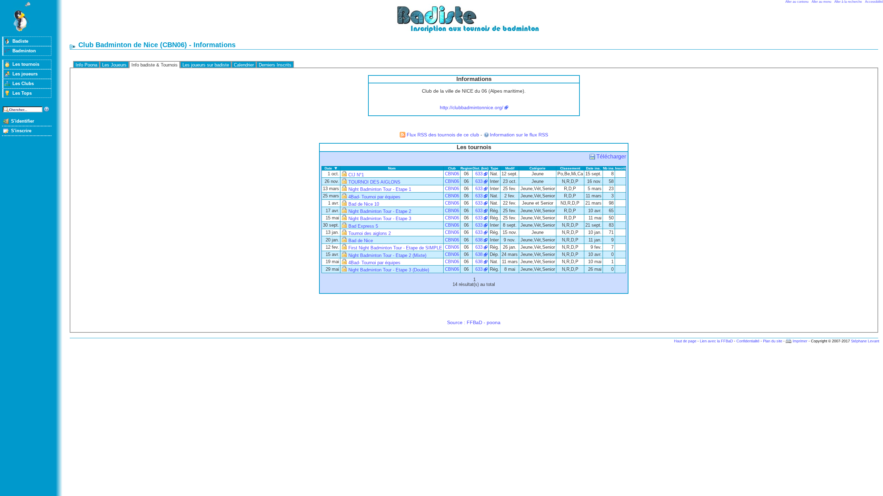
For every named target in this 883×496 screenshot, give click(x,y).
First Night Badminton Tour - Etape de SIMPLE (395, 248)
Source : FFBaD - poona (473, 322)
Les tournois (25, 64)
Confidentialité (748, 341)
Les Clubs (23, 83)
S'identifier (22, 121)
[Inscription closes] (344, 175)
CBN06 (452, 174)
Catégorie (537, 168)
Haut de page (685, 341)
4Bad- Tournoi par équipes (374, 197)
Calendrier (244, 65)
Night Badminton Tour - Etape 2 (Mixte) (387, 255)
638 (479, 240)
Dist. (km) (480, 168)
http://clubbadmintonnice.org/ (471, 107)
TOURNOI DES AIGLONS (374, 182)
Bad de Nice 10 (363, 204)
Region (466, 168)
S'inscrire (21, 130)
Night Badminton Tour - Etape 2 (379, 211)
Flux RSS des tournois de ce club (443, 134)
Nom (392, 168)
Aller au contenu (796, 1)
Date (328, 168)
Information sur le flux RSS (519, 134)
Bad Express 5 (363, 226)
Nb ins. (609, 168)
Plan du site (772, 341)
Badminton (24, 50)
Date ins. (593, 168)
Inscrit (620, 168)
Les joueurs (25, 73)
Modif (509, 168)
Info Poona (86, 65)
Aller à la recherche (848, 1)
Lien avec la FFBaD (716, 341)
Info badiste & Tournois (154, 65)
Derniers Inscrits (275, 65)
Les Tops (22, 93)
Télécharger (611, 156)
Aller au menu (821, 1)
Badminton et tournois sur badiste (476, 22)
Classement (570, 168)
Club (452, 168)
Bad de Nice (360, 240)
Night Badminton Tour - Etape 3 (379, 218)
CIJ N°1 (356, 175)
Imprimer (800, 341)
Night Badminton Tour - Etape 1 (379, 189)
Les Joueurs (114, 65)
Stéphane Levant (865, 341)
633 (479, 174)
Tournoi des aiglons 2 (369, 233)
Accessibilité (874, 1)
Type (494, 168)
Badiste (20, 41)
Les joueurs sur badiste (205, 65)
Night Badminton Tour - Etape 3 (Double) (388, 270)
